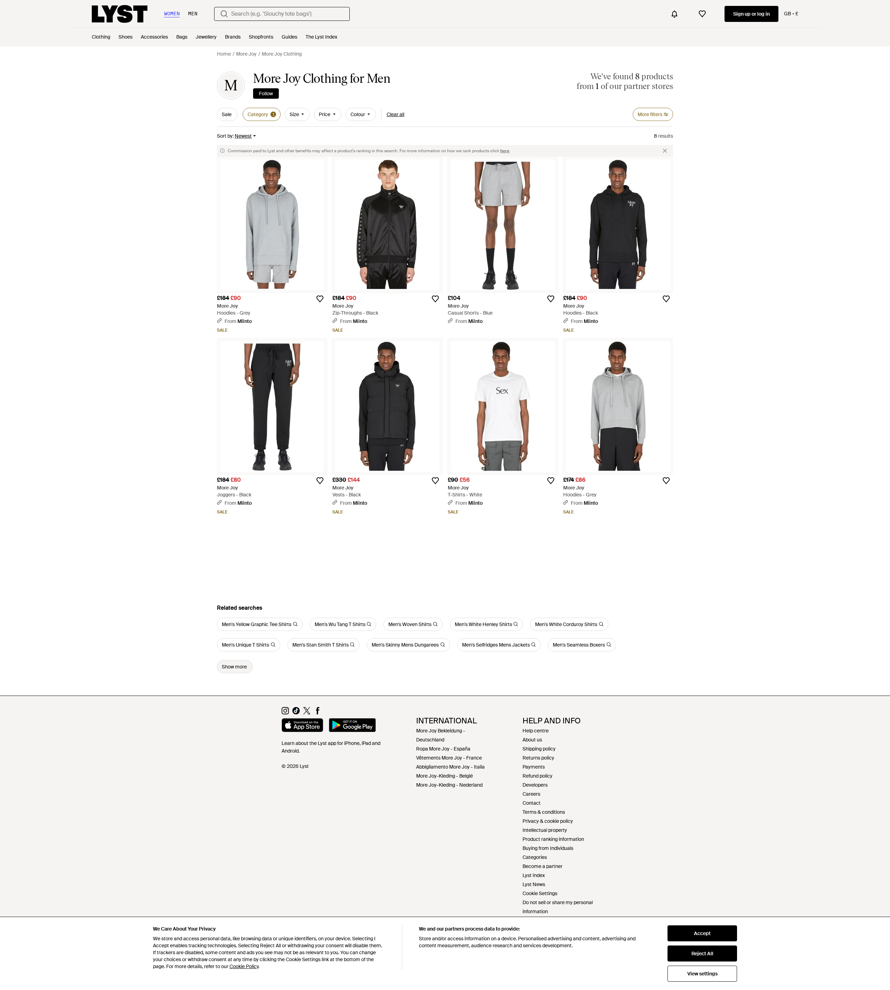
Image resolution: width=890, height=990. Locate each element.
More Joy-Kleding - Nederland (449, 785)
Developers (535, 785)
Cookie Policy (243, 966)
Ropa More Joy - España (443, 749)
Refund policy (537, 776)
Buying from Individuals (548, 848)
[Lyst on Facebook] (317, 712)
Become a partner (543, 866)
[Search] (224, 14)
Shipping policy (539, 749)
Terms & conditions (544, 812)
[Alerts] (674, 14)
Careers (531, 794)
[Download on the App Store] (302, 726)
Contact (532, 803)
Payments (534, 767)
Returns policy (538, 758)
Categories (535, 857)
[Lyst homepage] (119, 14)
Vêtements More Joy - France (449, 758)
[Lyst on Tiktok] (296, 712)
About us (532, 740)
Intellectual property (545, 830)
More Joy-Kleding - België (444, 776)
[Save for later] (320, 299)
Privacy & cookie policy (548, 821)
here (504, 151)
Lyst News (534, 884)
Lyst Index (534, 875)
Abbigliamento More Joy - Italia (450, 767)
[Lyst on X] (306, 712)
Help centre (536, 731)
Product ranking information (553, 839)
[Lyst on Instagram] (285, 712)
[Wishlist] (702, 14)
